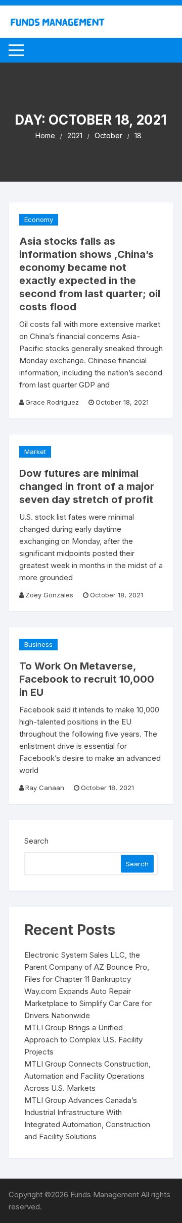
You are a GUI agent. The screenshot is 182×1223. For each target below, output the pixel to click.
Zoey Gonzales (49, 595)
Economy (38, 219)
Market (35, 452)
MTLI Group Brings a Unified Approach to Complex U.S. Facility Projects (83, 1040)
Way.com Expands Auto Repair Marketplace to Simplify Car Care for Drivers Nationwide (88, 1003)
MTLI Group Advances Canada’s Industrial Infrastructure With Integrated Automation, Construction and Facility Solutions (87, 1118)
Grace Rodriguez (52, 402)
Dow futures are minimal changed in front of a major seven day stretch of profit (86, 486)
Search (36, 841)
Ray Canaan (44, 788)
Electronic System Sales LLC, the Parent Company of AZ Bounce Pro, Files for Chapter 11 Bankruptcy (86, 967)
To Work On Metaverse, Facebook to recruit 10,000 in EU (86, 679)
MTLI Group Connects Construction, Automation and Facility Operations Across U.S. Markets (87, 1076)
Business (38, 644)
